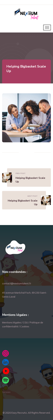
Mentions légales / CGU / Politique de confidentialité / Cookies (22, 324)
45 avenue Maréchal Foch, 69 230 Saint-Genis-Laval (24, 294)
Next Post (32, 196)
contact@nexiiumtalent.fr (16, 283)
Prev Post (20, 173)
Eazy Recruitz (19, 412)
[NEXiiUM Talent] (26, 13)
